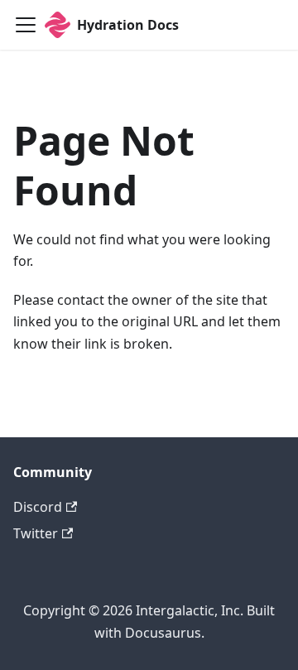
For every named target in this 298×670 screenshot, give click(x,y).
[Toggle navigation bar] (25, 24)
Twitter (35, 533)
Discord (37, 507)
